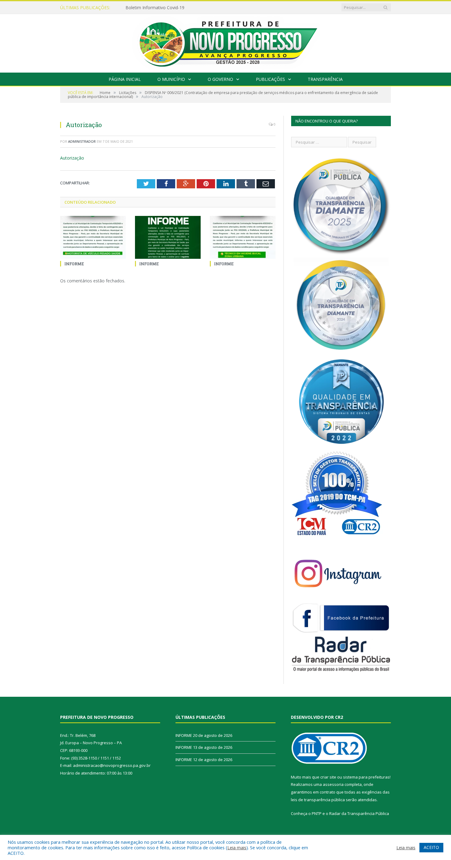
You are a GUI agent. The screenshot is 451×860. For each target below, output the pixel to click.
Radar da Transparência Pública (359, 813)
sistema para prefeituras (366, 777)
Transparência (325, 79)
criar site (328, 777)
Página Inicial (125, 79)
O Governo (220, 79)
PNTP (317, 813)
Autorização (72, 158)
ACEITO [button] (431, 847)
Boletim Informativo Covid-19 (154, 7)
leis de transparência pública (318, 799)
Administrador (82, 141)
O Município (171, 79)
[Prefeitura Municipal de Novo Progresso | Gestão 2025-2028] (225, 42)
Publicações (270, 79)
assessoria (333, 784)
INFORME (74, 263)
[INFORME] (93, 237)
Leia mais (236, 847)
